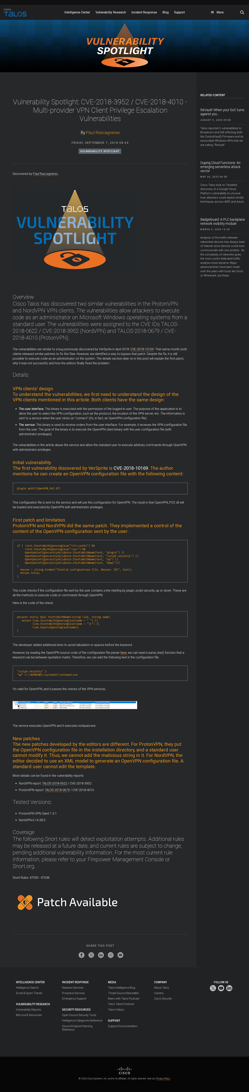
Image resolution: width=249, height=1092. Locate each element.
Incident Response (75, 982)
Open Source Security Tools (79, 1015)
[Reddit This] (111, 955)
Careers (159, 993)
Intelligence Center (30, 982)
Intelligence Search (27, 987)
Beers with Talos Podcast (123, 998)
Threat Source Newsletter (123, 993)
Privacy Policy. (163, 1078)
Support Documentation (123, 1026)
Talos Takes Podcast (121, 1004)
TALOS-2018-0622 (54, 783)
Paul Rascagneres (103, 132)
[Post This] (91, 955)
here (123, 653)
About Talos (161, 987)
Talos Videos (116, 1009)
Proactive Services (73, 993)
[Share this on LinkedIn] (101, 955)
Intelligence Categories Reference (82, 1020)
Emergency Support (74, 998)
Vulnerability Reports (28, 1009)
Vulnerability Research (33, 1004)
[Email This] (120, 955)
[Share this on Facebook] (81, 955)
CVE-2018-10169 (142, 349)
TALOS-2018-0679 (57, 790)
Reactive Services (72, 987)
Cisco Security (163, 998)
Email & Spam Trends (29, 993)
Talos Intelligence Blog (121, 987)
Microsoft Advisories (29, 1015)
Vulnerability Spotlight (100, 151)
